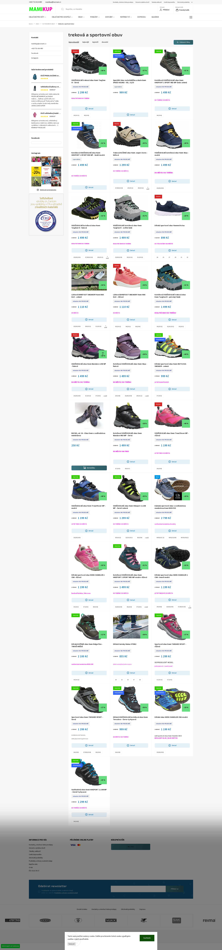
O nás (31, 867)
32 (187, 257)
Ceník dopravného (169, 2)
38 (140, 680)
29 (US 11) (76, 115)
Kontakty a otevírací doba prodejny (104, 909)
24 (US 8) (117, 396)
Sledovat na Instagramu (48, 190)
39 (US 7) (127, 469)
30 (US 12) (141, 188)
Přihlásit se (174, 889)
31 (181, 257)
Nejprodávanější (74, 42)
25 (163, 257)
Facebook (34, 53)
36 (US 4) (159, 115)
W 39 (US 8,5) (184, 538)
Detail (91, 108)
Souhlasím (147, 938)
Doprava (142, 909)
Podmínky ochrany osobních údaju (40, 861)
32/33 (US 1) (170, 327)
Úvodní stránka (82, 909)
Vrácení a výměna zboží (142, 2)
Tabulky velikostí (157, 2)
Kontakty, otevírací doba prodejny (123, 2)
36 (128, 680)
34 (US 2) (128, 327)
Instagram (34, 58)
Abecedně (105, 42)
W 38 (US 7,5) (160, 538)
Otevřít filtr (183, 42)
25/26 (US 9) (160, 188)
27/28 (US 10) (119, 188)
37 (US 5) (98, 396)
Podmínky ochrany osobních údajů (66, 893)
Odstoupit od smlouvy (10, 946)
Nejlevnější (85, 42)
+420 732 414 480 (37, 48)
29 (175, 257)
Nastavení (72, 944)
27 (169, 257)
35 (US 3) (181, 327)
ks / (131, 847)
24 (157, 257)
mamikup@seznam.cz (38, 44)
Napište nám (33, 864)
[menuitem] (39, 17)
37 (134, 680)
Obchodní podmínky (183, 2)
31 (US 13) (140, 257)
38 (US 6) (86, 115)
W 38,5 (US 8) (172, 538)
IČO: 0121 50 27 (34, 871)
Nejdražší (95, 42)
